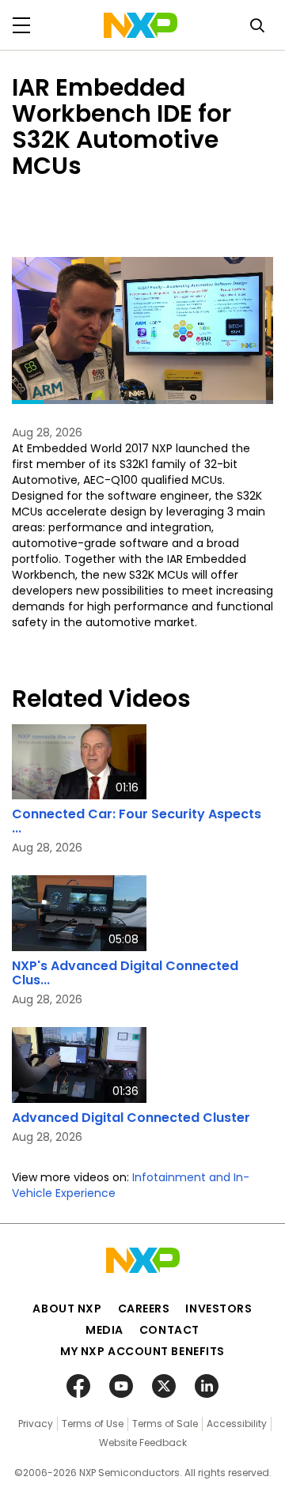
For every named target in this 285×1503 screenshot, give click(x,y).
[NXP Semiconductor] (140, 25)
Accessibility (237, 1423)
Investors (218, 1308)
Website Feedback (143, 1442)
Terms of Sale (165, 1423)
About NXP (66, 1308)
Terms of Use (93, 1423)
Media (105, 1330)
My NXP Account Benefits (142, 1351)
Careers (144, 1308)
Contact (169, 1330)
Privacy (35, 1423)
